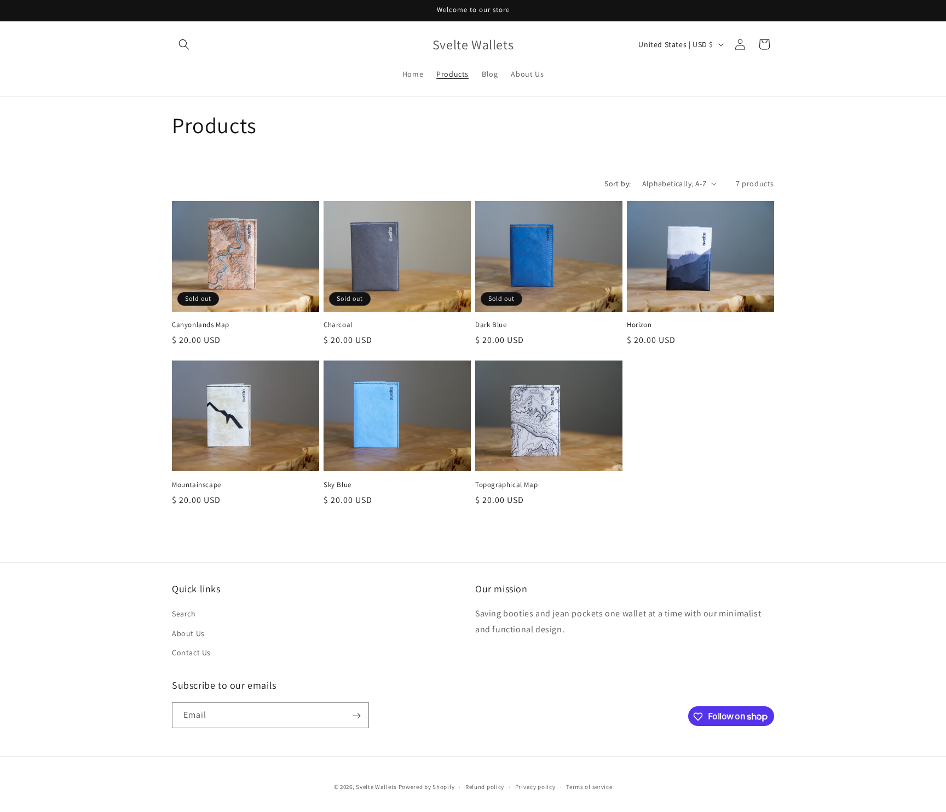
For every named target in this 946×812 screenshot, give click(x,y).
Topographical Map (506, 485)
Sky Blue (337, 485)
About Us (188, 633)
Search (184, 614)
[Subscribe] (356, 716)
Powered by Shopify (427, 787)
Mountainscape (196, 485)
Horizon (639, 325)
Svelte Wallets (376, 787)
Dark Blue (490, 325)
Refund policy (484, 786)
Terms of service (589, 786)
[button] (184, 44)
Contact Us (191, 652)
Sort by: (617, 183)
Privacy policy (535, 786)
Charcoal (338, 325)
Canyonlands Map (200, 325)
